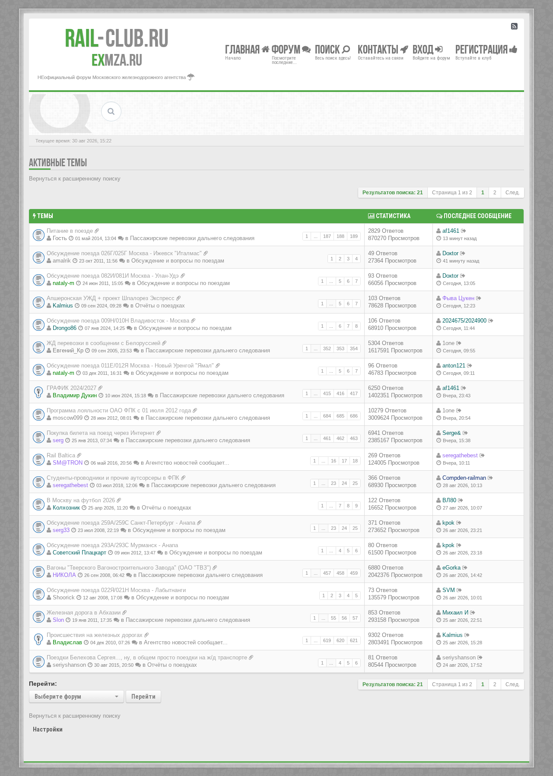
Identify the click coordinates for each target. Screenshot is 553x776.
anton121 (453, 365)
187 (327, 236)
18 (355, 460)
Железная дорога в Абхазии (84, 612)
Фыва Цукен (458, 298)
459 (354, 573)
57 (355, 618)
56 (344, 618)
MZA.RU (117, 60)
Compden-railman (464, 478)
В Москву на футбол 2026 (81, 500)
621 (354, 640)
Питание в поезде (70, 231)
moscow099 (68, 418)
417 (354, 393)
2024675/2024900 (464, 320)
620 (340, 640)
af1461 (450, 231)
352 (327, 348)
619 (327, 640)
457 (327, 573)
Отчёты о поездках (160, 305)
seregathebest (460, 455)
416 (340, 393)
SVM (448, 590)
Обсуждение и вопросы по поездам (177, 260)
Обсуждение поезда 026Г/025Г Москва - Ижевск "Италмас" (124, 253)
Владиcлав (67, 642)
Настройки (48, 729)
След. (512, 193)
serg (58, 440)
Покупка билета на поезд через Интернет (101, 433)
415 (327, 393)
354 (354, 348)
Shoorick (64, 597)
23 (333, 483)
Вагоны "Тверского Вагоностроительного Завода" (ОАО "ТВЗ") (129, 567)
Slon (58, 620)
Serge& (451, 433)
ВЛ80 (449, 500)
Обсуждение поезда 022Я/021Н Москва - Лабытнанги (116, 590)
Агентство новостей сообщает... (187, 462)
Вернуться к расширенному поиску (75, 178)
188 (340, 236)
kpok (448, 522)
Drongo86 (64, 328)
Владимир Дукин (75, 395)
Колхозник (66, 507)
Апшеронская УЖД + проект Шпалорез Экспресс (111, 298)
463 (354, 438)
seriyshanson (69, 665)
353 (340, 348)
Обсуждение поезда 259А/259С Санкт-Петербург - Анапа (121, 522)
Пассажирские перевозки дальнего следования (192, 238)
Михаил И (455, 612)
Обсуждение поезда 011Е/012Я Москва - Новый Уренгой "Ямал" (130, 365)
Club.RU (116, 38)
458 (340, 573)
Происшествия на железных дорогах (95, 635)
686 (354, 415)
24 (344, 483)
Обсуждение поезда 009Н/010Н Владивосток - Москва (118, 320)
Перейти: (43, 683)
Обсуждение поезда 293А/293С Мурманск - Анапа (112, 545)
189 (354, 236)
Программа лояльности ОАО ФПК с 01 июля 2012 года (119, 410)
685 (340, 415)
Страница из (452, 193)
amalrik (62, 260)
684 (327, 415)
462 (340, 438)
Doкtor (450, 253)
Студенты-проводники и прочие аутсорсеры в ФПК (113, 478)
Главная (243, 49)
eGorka (451, 567)
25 (355, 483)
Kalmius (63, 305)
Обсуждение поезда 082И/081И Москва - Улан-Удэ (113, 275)
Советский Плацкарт (79, 552)
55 (333, 618)
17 (344, 460)
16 (333, 460)
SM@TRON (68, 462)
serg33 (61, 530)
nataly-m (63, 283)
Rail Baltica (61, 455)
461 (327, 438)
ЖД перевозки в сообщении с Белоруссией (103, 343)
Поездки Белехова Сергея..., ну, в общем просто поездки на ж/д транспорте (147, 657)
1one (448, 343)
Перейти (143, 696)
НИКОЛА (64, 575)
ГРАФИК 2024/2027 (71, 388)
